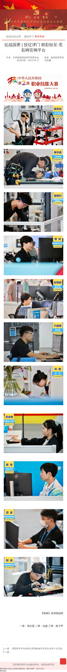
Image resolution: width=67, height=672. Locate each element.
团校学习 (29, 36)
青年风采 (40, 36)
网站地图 (3, 671)
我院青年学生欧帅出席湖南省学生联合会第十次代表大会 (39, 648)
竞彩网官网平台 (7, 2)
